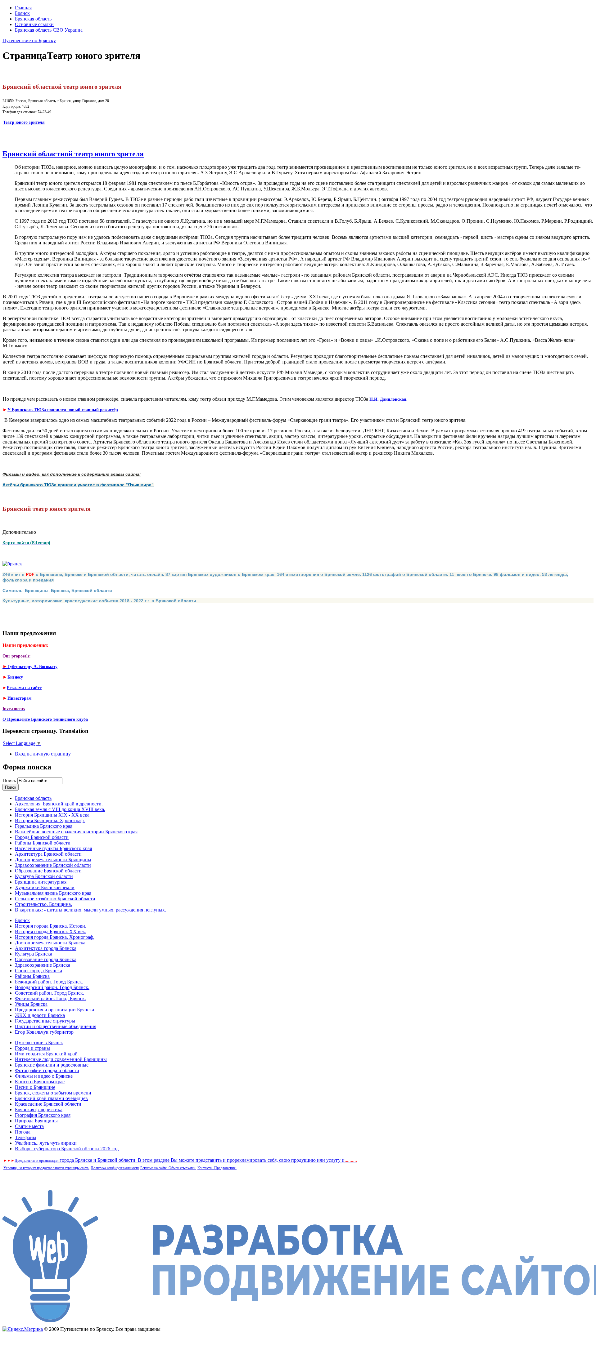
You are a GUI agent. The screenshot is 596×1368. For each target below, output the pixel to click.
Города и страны (32, 1048)
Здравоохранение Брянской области (53, 865)
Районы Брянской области (42, 842)
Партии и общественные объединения (55, 1026)
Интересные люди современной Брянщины (61, 1059)
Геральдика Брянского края (43, 826)
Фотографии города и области (47, 1070)
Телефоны (25, 1137)
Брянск (22, 13)
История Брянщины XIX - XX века (52, 815)
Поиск (9, 780)
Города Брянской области (42, 837)
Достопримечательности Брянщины (53, 859)
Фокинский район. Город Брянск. (50, 998)
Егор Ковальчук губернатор (44, 1032)
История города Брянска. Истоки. (50, 926)
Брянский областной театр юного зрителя (73, 154)
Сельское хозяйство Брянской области (55, 898)
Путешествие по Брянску (29, 40)
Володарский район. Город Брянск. (52, 987)
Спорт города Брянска (38, 970)
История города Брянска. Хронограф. (54, 937)
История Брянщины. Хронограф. (50, 820)
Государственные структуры (45, 1020)
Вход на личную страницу (43, 753)
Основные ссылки (34, 24)
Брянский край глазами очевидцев (51, 1098)
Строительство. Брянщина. (43, 904)
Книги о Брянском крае (40, 1081)
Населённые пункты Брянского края (53, 848)
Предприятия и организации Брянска (54, 1009)
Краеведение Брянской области (48, 1104)
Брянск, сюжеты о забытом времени (53, 1092)
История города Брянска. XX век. (50, 931)
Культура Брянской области (44, 876)
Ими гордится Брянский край (46, 1053)
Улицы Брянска (31, 1004)
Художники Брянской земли (44, 887)
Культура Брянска (33, 953)
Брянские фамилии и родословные (51, 1064)
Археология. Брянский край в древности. (59, 803)
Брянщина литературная (40, 882)
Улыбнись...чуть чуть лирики (46, 1143)
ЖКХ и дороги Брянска (40, 1015)
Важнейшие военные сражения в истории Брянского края (76, 831)
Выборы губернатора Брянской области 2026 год (67, 1148)
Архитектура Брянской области (48, 854)
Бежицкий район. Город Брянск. (49, 981)
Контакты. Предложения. (217, 1168)
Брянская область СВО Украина (49, 30)
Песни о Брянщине (35, 1087)
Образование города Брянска (45, 959)
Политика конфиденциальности (115, 1168)
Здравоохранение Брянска (42, 965)
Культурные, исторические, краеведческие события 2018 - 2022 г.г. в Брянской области (99, 600)
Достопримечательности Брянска (50, 942)
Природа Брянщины (36, 1120)
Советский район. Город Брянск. (49, 993)
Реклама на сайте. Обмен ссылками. (168, 1168)
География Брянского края (42, 1115)
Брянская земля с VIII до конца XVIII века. (60, 809)
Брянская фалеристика (38, 1109)
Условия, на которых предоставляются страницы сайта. (46, 1168)
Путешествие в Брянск (39, 1042)
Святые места (29, 1126)
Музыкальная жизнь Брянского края (53, 893)
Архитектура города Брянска (45, 948)
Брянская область (33, 18)
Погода (22, 1131)
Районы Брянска (32, 976)
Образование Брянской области (48, 870)
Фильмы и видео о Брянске (44, 1076)
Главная (23, 7)
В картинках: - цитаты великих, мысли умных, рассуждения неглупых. (90, 909)
